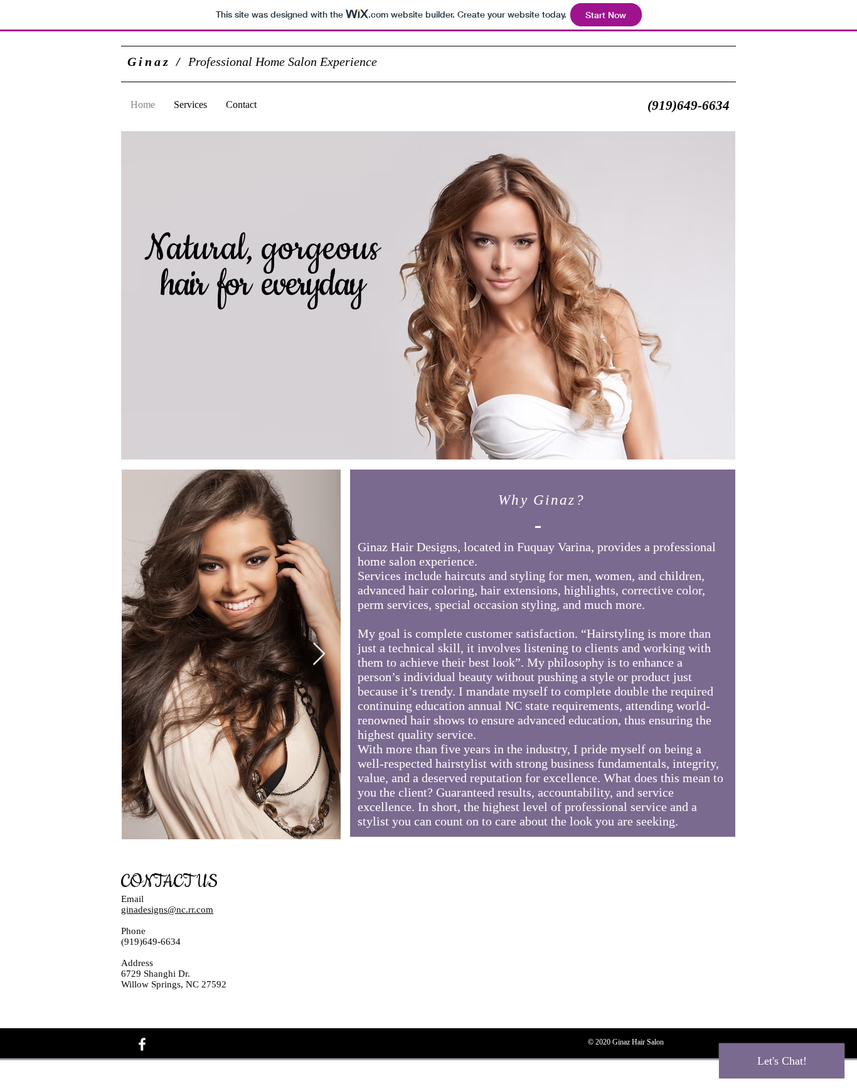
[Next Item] (319, 654)
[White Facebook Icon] (142, 1044)
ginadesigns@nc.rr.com (167, 910)
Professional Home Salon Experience (252, 61)
